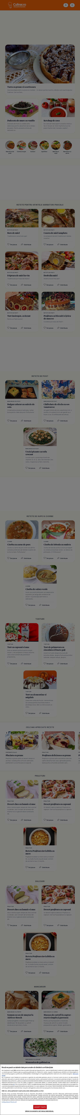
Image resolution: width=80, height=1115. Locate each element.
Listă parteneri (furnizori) (9, 1102)
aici (14, 1084)
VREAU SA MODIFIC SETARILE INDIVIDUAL (39, 1111)
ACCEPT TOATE (40, 1107)
